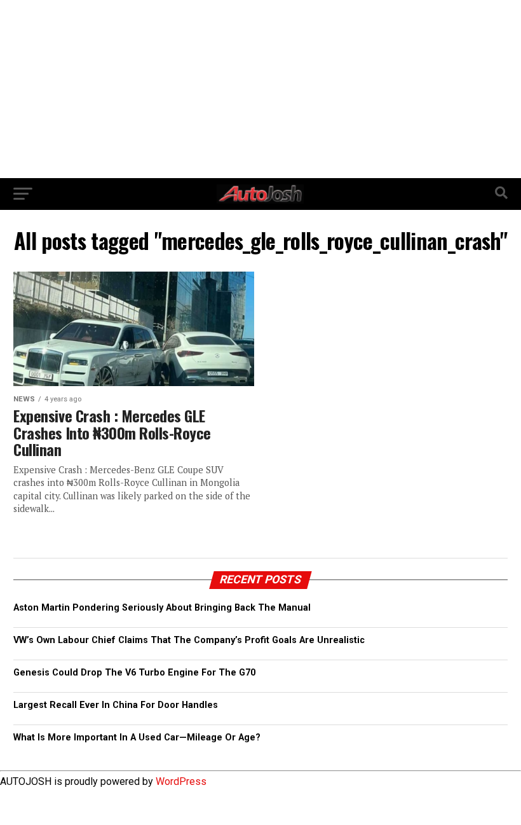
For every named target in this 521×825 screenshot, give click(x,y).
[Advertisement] (260, 89)
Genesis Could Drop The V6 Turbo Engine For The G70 (134, 672)
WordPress (181, 781)
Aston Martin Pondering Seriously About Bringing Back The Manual (162, 607)
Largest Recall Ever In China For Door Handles (115, 705)
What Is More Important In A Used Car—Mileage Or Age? (136, 737)
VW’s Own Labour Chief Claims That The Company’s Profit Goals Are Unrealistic (189, 640)
